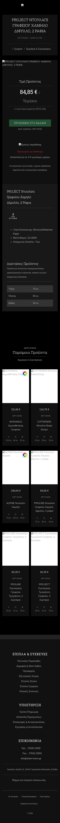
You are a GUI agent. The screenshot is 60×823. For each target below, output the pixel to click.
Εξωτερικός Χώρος (29, 676)
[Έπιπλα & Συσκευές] (10, 49)
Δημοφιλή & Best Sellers (28, 666)
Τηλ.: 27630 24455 (30, 748)
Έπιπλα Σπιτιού (29, 681)
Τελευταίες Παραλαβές (28, 661)
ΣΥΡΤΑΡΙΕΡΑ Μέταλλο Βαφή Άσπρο (44, 426)
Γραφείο (18, 49)
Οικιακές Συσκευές (28, 691)
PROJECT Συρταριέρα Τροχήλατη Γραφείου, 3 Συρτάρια (44, 592)
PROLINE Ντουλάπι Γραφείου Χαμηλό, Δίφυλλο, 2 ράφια (44, 507)
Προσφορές (29, 671)
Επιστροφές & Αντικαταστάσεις (29, 722)
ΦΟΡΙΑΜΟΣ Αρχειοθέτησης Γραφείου (15, 426)
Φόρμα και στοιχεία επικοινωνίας (29, 780)
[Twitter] (50, 191)
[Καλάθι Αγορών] (46, 7)
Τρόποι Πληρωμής (28, 712)
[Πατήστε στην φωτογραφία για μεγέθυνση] (30, 63)
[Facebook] (44, 191)
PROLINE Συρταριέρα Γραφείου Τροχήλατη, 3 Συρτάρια (16, 592)
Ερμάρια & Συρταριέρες (38, 49)
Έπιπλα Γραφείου (29, 686)
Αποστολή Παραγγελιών (28, 717)
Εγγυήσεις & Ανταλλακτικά (28, 727)
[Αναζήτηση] (54, 7)
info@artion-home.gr (31, 758)
